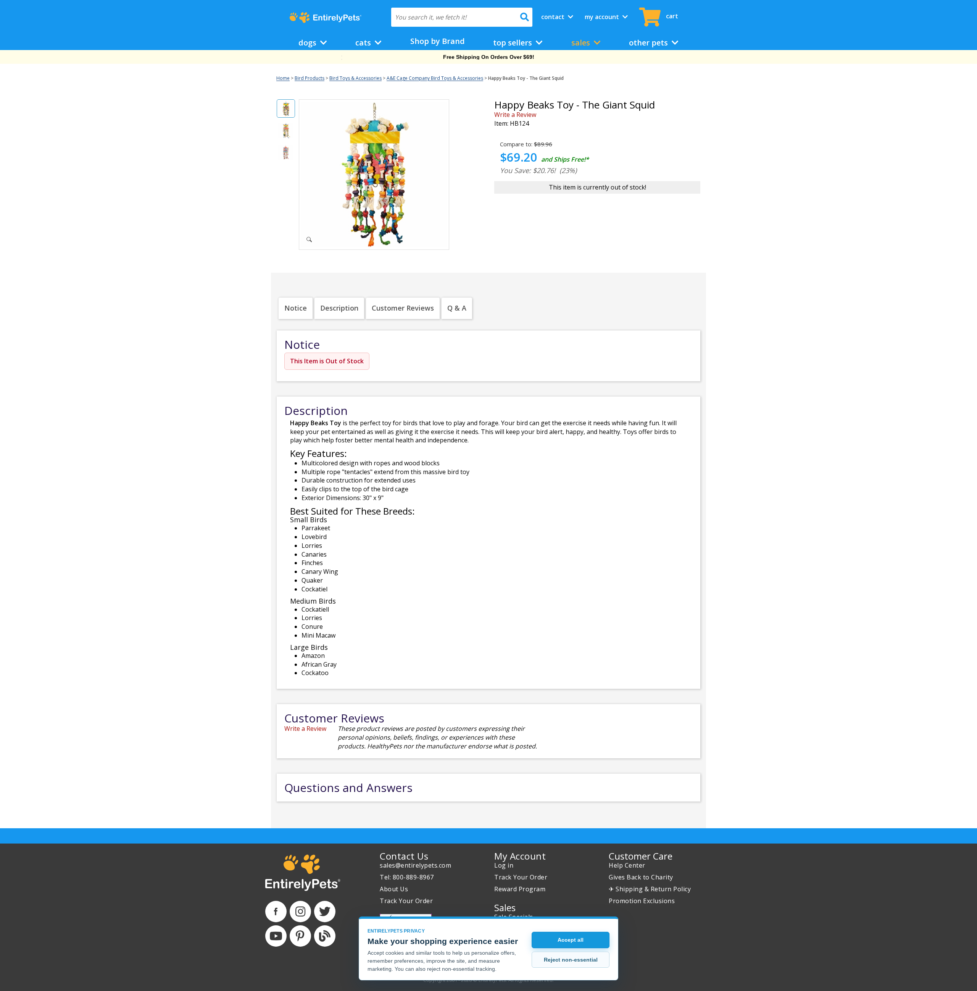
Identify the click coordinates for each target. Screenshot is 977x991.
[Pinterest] (300, 936)
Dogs (308, 42)
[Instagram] (300, 911)
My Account (603, 17)
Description (339, 308)
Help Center (627, 865)
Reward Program (519, 889)
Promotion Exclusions (642, 901)
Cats (364, 42)
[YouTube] (276, 936)
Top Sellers (513, 42)
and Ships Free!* (565, 159)
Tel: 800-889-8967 (407, 877)
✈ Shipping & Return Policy (650, 889)
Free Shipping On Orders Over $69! (488, 57)
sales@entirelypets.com (415, 865)
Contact (553, 17)
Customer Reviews (403, 308)
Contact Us (404, 856)
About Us (394, 889)
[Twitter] (324, 911)
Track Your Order (406, 901)
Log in (503, 865)
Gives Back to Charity (641, 877)
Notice (295, 308)
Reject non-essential (571, 960)
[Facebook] (276, 911)
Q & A (456, 308)
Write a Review (515, 114)
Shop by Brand (437, 41)
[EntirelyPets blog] (324, 936)
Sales (581, 42)
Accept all (571, 940)
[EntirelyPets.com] (325, 17)
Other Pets (649, 42)
